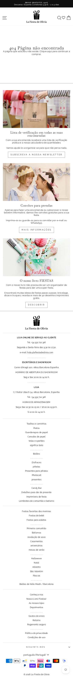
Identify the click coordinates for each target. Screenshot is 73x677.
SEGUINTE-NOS (35, 647)
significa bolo (36, 445)
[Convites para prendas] (36, 182)
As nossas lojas (36, 603)
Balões (36, 454)
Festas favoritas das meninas (36, 511)
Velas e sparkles (36, 441)
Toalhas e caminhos (37, 424)
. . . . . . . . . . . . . (36, 449)
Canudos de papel (36, 436)
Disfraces (36, 462)
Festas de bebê (36, 515)
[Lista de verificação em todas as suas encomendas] (36, 109)
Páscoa (36, 575)
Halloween (36, 558)
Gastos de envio (36, 616)
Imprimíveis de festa (36, 497)
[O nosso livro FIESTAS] (36, 257)
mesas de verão (36, 550)
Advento (36, 567)
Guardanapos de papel (36, 432)
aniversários (37, 545)
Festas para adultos (36, 520)
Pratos (36, 428)
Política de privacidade (36, 633)
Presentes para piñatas (36, 471)
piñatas (36, 467)
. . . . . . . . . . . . (36, 580)
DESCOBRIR (36, 305)
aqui (49, 51)
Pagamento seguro (36, 624)
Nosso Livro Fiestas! (36, 599)
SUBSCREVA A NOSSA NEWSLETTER (36, 154)
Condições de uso (36, 637)
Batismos (36, 533)
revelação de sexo (36, 537)
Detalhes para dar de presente (36, 492)
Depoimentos (36, 607)
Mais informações (36, 230)
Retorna (36, 620)
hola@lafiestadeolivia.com (40, 352)
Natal (36, 563)
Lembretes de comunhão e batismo (36, 501)
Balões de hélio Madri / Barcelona (37, 584)
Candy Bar (36, 488)
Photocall (36, 475)
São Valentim (36, 571)
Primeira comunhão (36, 528)
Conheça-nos (36, 594)
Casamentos (36, 541)
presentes (36, 479)
